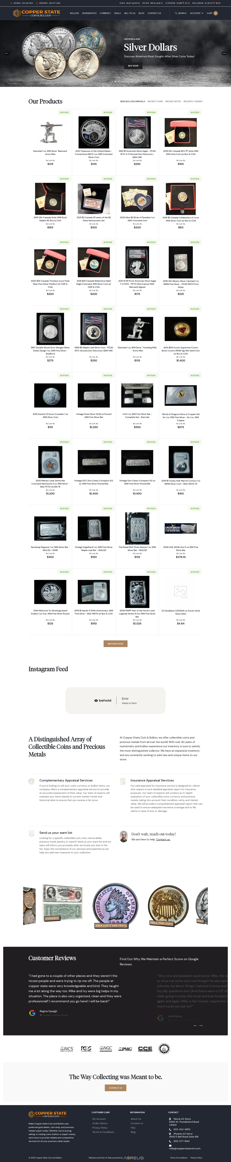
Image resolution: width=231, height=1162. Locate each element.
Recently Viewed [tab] (193, 101)
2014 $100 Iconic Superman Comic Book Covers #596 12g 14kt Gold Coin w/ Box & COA (181, 350)
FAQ (133, 1127)
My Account (99, 1118)
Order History (100, 1123)
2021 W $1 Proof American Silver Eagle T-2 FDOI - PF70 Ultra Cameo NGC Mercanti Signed (137, 283)
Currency (105, 13)
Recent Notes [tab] (173, 101)
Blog (141, 13)
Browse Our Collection (142, 70)
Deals (117, 13)
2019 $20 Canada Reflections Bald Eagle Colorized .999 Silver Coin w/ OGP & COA (93, 283)
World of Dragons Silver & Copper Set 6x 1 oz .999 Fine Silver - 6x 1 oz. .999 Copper (181, 417)
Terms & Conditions (103, 1132)
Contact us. (163, 839)
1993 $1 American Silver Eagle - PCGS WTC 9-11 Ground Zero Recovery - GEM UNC (137, 154)
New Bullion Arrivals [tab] (132, 101)
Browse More (115, 643)
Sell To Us (171, 70)
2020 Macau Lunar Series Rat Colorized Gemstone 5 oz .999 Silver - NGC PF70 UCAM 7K (50, 483)
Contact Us (154, 13)
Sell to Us (129, 13)
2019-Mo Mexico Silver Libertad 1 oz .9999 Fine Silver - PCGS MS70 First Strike (181, 284)
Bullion (74, 13)
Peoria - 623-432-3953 (23, 3)
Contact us (137, 1123)
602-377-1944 (182, 1141)
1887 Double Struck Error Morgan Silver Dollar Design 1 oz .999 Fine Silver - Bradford (50, 350)
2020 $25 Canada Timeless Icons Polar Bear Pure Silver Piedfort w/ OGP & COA (50, 283)
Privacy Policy (99, 1127)
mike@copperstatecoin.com (185, 1148)
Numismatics (89, 13)
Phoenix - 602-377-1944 (49, 3)
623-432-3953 (182, 1129)
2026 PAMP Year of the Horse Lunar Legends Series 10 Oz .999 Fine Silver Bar (137, 613)
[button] (112, 81)
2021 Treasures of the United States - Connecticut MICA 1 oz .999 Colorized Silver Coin (93, 154)
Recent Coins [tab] (155, 101)
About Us (136, 1118)
